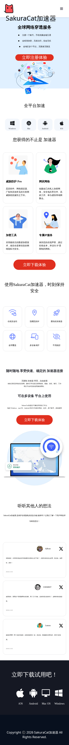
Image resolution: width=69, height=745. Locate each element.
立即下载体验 (34, 265)
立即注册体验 (34, 57)
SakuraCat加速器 (46, 732)
